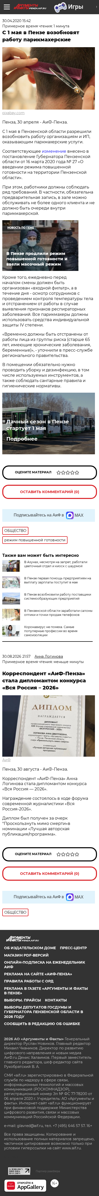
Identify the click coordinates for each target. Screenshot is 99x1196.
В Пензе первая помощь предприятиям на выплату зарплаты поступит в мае (57, 580)
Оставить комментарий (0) (49, 492)
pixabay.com (13, 113)
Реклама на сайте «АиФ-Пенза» (38, 974)
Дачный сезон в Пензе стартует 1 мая (37, 425)
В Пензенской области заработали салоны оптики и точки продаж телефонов (58, 613)
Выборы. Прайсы (22, 1000)
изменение (54, 151)
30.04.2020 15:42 (16, 21)
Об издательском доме (30, 948)
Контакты (56, 1000)
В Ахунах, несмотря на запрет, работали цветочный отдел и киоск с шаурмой (55, 564)
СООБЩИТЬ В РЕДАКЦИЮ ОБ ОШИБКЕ (42, 1023)
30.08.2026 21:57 (16, 656)
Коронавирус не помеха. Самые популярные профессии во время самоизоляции (50, 631)
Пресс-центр (73, 948)
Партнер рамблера (48, 1171)
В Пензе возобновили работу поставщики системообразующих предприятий (57, 596)
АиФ (6, 760)
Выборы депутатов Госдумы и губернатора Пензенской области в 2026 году (43, 1012)
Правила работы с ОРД (29, 981)
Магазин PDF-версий (26, 955)
